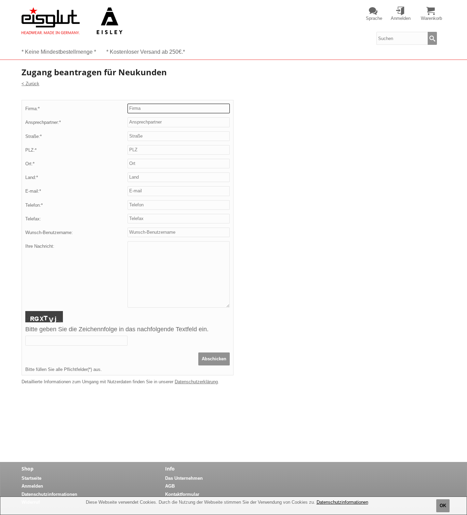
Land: (31, 177)
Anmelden (32, 486)
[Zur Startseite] (72, 20)
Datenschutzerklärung (196, 381)
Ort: (30, 163)
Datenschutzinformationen (342, 502)
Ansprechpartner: (43, 122)
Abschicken (214, 358)
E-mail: (33, 191)
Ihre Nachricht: (39, 246)
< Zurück (30, 83)
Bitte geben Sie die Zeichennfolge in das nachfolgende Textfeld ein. (117, 329)
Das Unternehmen (184, 478)
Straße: (33, 136)
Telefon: (34, 205)
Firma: (32, 108)
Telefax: (33, 218)
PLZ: (31, 150)
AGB (170, 486)
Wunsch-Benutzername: (49, 232)
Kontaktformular (182, 494)
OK (443, 505)
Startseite (31, 478)
